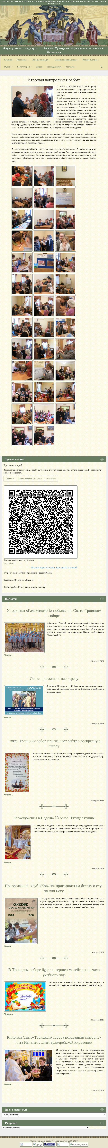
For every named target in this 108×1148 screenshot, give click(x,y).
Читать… (9, 655)
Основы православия (65, 59)
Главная (8, 59)
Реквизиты (51, 478)
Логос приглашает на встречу (54, 678)
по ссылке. (9, 563)
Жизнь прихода (40, 59)
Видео (39, 66)
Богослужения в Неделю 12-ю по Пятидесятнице (54, 818)
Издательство (90, 59)
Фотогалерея (23, 66)
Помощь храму (54, 66)
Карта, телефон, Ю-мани (30, 478)
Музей (7, 66)
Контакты (70, 66)
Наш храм (22, 59)
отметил (72, 1070)
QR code (10, 478)
